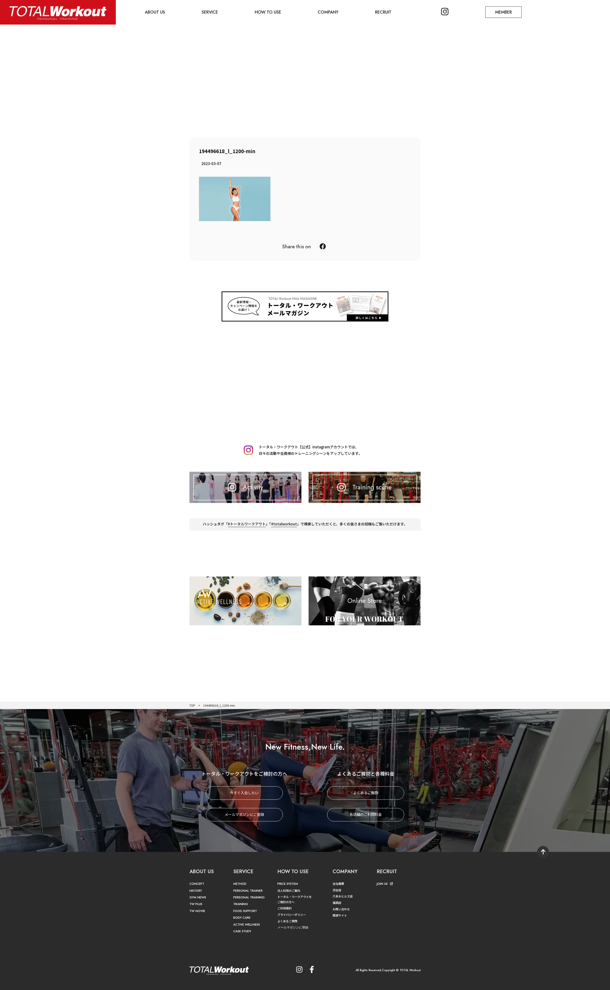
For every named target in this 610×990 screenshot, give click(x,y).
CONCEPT (196, 883)
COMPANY (328, 12)
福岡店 (337, 903)
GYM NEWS (197, 897)
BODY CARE (241, 917)
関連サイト (340, 915)
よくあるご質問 (365, 792)
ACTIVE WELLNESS (246, 924)
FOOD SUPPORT (245, 911)
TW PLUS (195, 904)
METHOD (239, 883)
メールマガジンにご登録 (244, 814)
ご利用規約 (284, 908)
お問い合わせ (341, 909)
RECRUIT (383, 12)
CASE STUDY (242, 931)
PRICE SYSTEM (287, 883)
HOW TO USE (268, 12)
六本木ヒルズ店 (343, 896)
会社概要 (338, 883)
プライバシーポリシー (291, 914)
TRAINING (240, 904)
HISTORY (195, 890)
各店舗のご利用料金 (366, 814)
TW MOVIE (197, 911)
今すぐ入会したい (244, 792)
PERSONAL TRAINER (248, 890)
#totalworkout (284, 523)
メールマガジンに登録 (292, 927)
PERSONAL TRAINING (249, 897)
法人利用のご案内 (288, 890)
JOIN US (382, 883)
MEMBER (503, 12)
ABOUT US (155, 12)
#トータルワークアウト (247, 523)
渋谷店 (337, 890)
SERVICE (210, 12)
